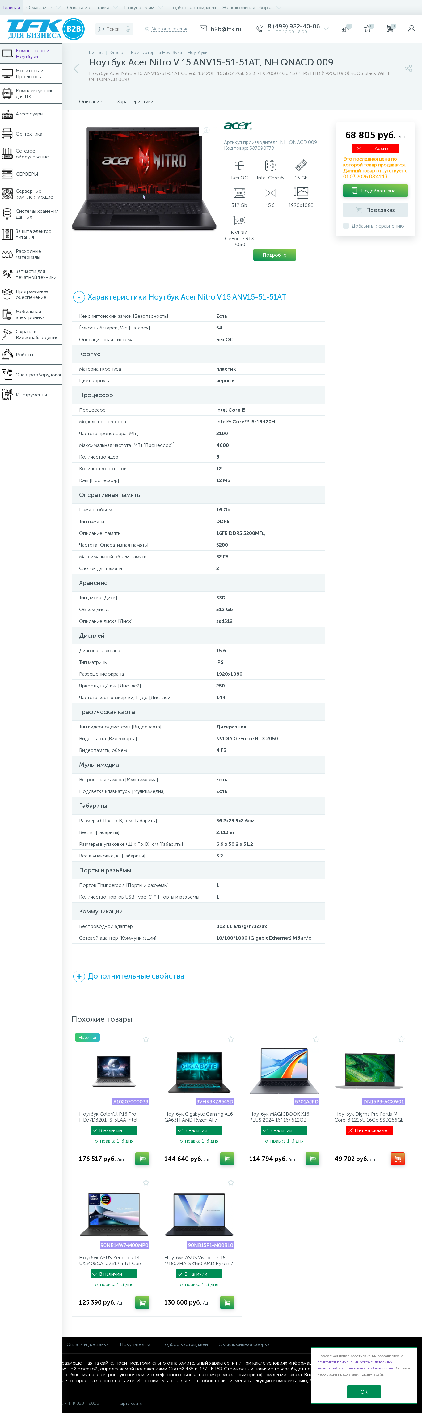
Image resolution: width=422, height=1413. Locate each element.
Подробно (275, 255)
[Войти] (411, 29)
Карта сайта (130, 1403)
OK (364, 1392)
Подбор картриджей (184, 1344)
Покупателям (135, 1344)
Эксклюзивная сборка (244, 1344)
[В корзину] (142, 1158)
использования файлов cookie (367, 1368)
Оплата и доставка (87, 1344)
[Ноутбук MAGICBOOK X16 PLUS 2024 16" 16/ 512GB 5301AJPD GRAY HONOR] (284, 1071)
